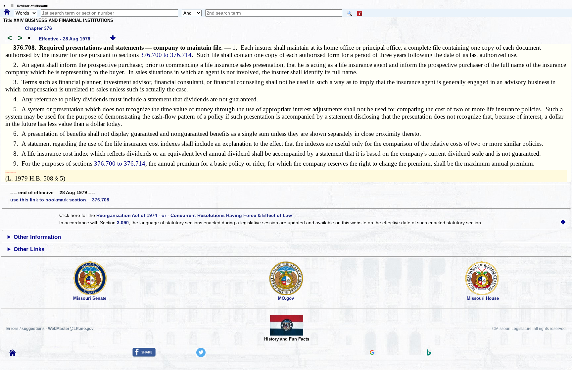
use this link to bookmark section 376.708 (59, 199)
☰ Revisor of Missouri (27, 6)
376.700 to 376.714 (166, 54)
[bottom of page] (113, 38)
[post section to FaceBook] (144, 355)
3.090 (123, 222)
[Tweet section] (201, 355)
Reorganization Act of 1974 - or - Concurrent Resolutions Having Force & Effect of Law (194, 215)
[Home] (7, 12)
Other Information (37, 237)
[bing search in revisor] (429, 354)
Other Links (29, 249)
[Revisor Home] (12, 354)
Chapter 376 (38, 28)
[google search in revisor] (372, 353)
